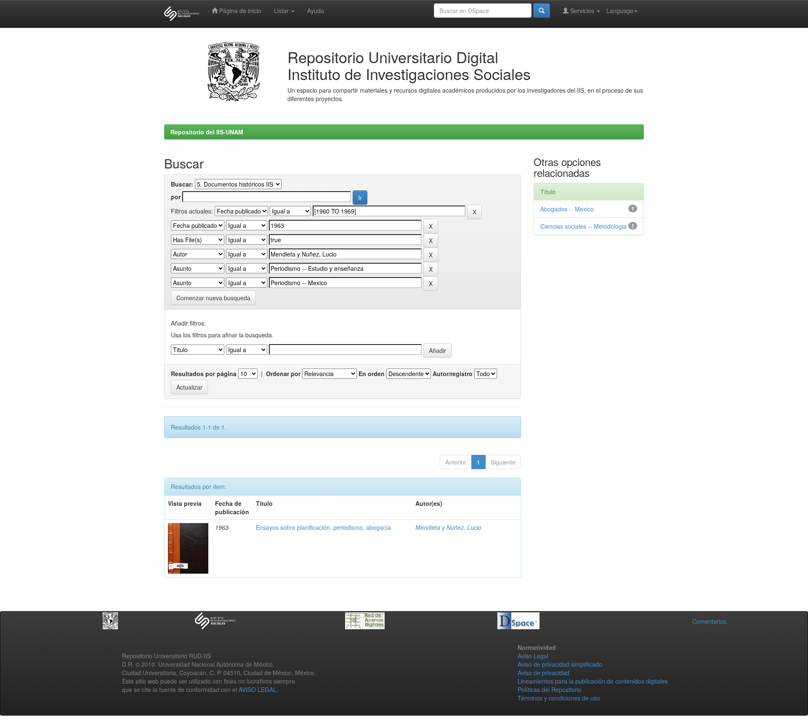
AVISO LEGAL (257, 689)
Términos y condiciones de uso (559, 698)
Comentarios (709, 621)
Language (619, 10)
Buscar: (182, 184)
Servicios (582, 10)
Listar (282, 10)
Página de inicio (239, 10)
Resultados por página (204, 373)
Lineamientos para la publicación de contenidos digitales (593, 681)
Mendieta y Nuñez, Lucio (448, 527)
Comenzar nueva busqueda (213, 298)
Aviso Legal (533, 656)
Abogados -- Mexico (567, 209)
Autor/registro (453, 373)
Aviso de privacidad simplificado (560, 664)
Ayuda (315, 10)
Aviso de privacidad (543, 672)
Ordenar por (283, 373)
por (176, 196)
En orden (372, 373)
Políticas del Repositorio (550, 689)
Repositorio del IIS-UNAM (206, 132)
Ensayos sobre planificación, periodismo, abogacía (323, 527)
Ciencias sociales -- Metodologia (583, 226)
